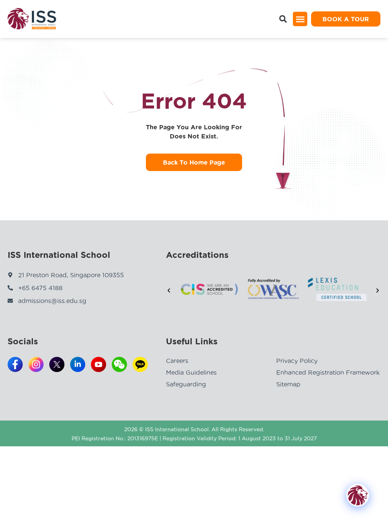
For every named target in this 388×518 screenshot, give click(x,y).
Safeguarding (186, 384)
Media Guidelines (191, 372)
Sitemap (288, 384)
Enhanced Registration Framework (328, 372)
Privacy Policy (297, 360)
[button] (300, 19)
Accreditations (197, 254)
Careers (177, 360)
